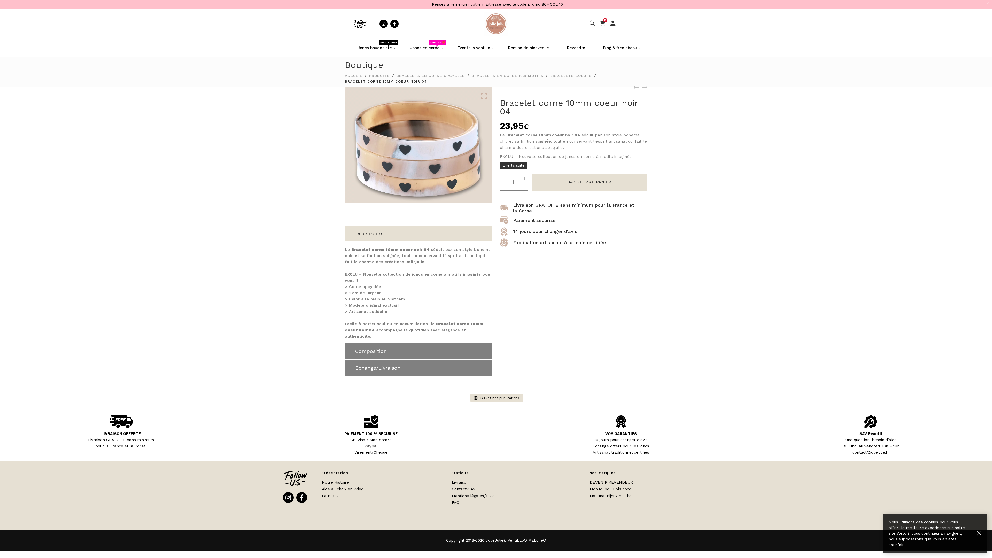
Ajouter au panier (589, 182)
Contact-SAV (464, 489)
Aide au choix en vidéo (342, 489)
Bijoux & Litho (619, 496)
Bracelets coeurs (571, 76)
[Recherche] (592, 23)
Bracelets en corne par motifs (507, 76)
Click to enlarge (484, 96)
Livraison (460, 482)
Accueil (353, 76)
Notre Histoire (335, 482)
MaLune (597, 496)
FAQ (455, 502)
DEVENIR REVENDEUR (611, 482)
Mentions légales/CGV (473, 496)
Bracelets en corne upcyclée (431, 76)
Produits (379, 76)
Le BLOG (330, 496)
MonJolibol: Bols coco (610, 489)
